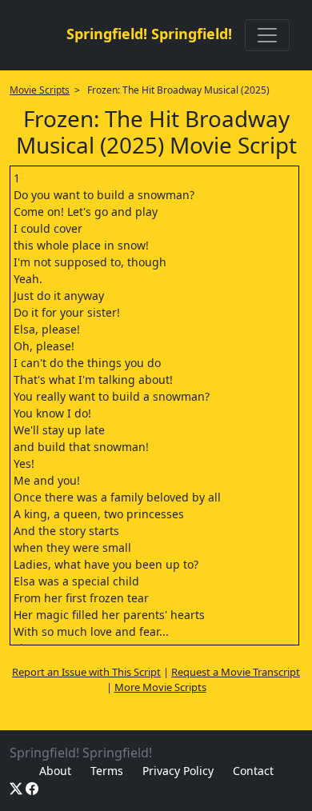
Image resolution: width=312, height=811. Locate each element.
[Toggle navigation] (267, 35)
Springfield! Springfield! (149, 33)
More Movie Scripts (160, 687)
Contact (253, 770)
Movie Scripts (40, 90)
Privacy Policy (178, 770)
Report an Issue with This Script (86, 672)
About (55, 770)
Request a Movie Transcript (235, 672)
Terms (106, 770)
